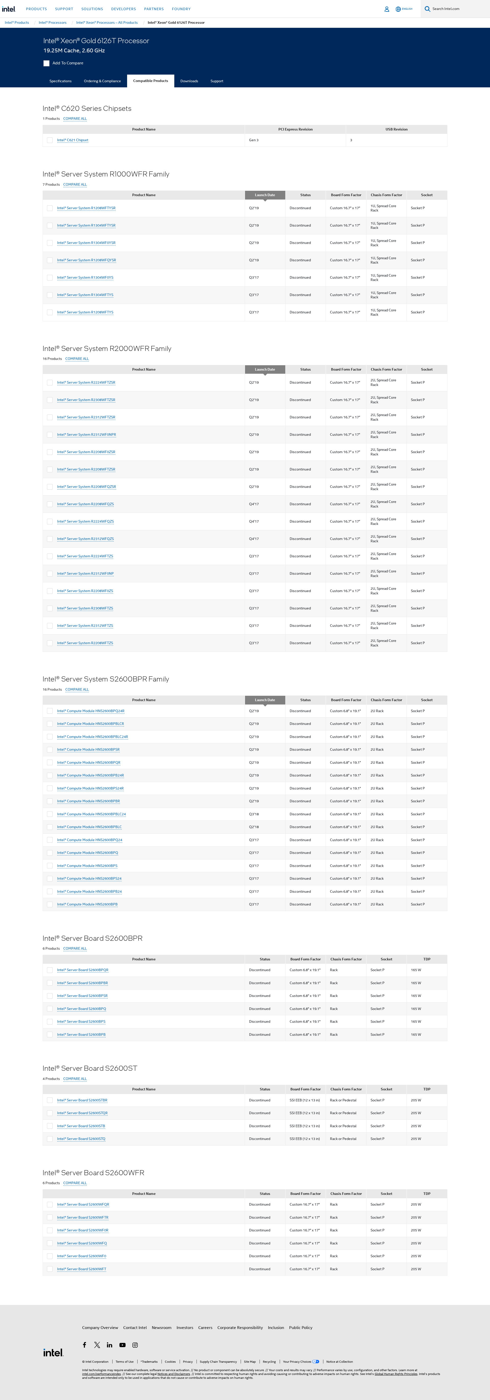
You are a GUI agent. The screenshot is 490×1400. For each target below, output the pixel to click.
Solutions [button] (92, 9)
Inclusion (276, 1327)
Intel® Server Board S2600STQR (82, 1113)
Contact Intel (135, 1327)
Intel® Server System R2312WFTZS (85, 625)
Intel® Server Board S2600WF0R (82, 1230)
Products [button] (36, 9)
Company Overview (100, 1327)
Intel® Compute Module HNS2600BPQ (87, 852)
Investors (185, 1327)
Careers (205, 1327)
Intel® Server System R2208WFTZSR (86, 469)
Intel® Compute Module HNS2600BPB (87, 904)
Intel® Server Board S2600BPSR (82, 995)
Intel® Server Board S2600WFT (81, 1269)
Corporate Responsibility (240, 1327)
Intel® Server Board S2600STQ (81, 1138)
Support (217, 81)
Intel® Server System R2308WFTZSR (86, 399)
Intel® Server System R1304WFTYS (85, 294)
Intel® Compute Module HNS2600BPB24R (90, 775)
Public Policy (300, 1327)
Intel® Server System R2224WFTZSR (86, 382)
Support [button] (64, 9)
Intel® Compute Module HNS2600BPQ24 (89, 840)
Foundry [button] (181, 9)
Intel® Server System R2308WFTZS (85, 608)
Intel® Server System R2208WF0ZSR (86, 452)
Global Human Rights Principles (396, 1374)
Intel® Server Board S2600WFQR (83, 1204)
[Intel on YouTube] (122, 1345)
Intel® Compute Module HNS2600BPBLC (89, 827)
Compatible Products (150, 80)
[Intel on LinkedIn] (109, 1345)
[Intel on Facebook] (84, 1345)
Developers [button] (123, 9)
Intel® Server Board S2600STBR (82, 1100)
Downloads (189, 81)
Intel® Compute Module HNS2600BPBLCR (90, 723)
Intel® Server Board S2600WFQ (82, 1243)
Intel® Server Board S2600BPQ (81, 1008)
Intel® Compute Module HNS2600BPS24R (90, 788)
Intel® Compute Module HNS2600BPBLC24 (91, 814)
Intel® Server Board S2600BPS (81, 1021)
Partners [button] (154, 9)
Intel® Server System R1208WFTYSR (86, 208)
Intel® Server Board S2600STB (81, 1126)
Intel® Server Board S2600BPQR (82, 970)
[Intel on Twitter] (97, 1345)
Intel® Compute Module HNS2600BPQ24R (91, 711)
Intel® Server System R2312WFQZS (85, 538)
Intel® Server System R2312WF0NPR (86, 434)
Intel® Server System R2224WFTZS (85, 556)
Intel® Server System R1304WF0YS (85, 277)
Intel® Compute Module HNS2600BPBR (88, 801)
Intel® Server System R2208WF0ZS (85, 591)
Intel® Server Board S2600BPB (81, 1034)
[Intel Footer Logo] (53, 1352)
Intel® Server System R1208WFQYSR (86, 260)
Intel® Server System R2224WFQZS (85, 521)
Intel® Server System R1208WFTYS (85, 312)
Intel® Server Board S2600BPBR (82, 983)
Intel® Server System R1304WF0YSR (86, 242)
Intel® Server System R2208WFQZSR (86, 486)
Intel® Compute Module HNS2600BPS (87, 865)
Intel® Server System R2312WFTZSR (86, 417)
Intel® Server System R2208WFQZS (85, 504)
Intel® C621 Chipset (72, 140)
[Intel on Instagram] (135, 1345)
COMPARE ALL (75, 118)
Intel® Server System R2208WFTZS (85, 643)
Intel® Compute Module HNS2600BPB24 (89, 891)
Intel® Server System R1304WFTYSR (86, 225)
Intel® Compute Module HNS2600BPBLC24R (92, 736)
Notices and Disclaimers (173, 1374)
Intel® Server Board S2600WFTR (82, 1217)
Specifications (61, 81)
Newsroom (162, 1327)
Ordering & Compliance (102, 81)
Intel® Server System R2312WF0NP (85, 573)
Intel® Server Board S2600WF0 (81, 1256)
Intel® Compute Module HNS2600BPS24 (89, 878)
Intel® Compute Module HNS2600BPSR (88, 749)
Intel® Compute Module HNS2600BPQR (88, 762)
